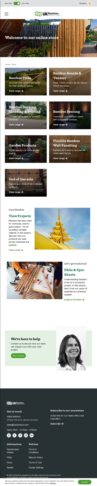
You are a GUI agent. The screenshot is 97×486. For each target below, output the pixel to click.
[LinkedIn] (32, 435)
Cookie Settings (36, 467)
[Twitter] (15, 435)
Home (7, 64)
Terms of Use (35, 462)
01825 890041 (13, 416)
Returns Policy (36, 457)
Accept (85, 482)
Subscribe (55, 423)
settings (53, 483)
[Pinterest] (20, 435)
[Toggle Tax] (16, 3)
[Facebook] (9, 435)
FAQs (9, 457)
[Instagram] (26, 435)
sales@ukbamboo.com (18, 424)
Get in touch (18, 355)
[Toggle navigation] (7, 14)
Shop (9, 462)
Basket (83, 3)
